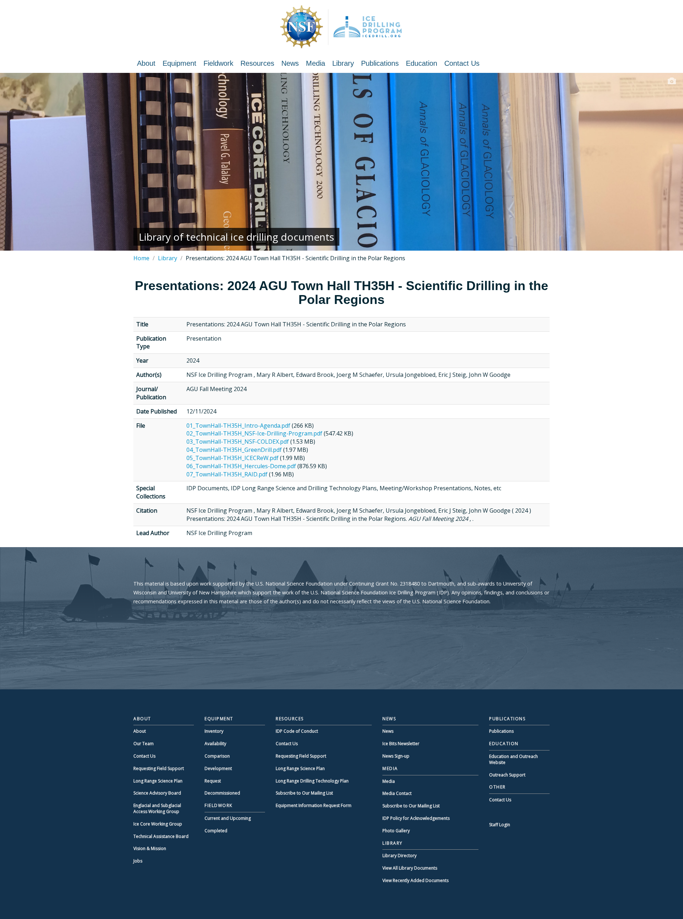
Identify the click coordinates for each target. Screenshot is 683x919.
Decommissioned (222, 793)
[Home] (341, 26)
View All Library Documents (409, 868)
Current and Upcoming (228, 818)
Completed (216, 831)
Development (218, 768)
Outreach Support (507, 775)
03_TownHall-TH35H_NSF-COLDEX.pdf (237, 441)
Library (343, 63)
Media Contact (397, 793)
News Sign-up (395, 756)
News (290, 63)
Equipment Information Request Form (313, 805)
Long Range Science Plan (157, 781)
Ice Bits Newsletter (400, 744)
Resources (257, 63)
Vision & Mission (149, 848)
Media (315, 63)
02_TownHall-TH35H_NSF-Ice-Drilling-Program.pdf (254, 433)
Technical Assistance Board (161, 836)
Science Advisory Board (157, 793)
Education (421, 63)
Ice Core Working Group (157, 824)
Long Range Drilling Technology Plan (312, 781)
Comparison (217, 756)
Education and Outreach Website (513, 759)
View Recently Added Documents (415, 880)
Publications (380, 63)
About (146, 63)
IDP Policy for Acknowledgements (416, 818)
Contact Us (462, 63)
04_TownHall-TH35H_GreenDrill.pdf (234, 450)
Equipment (179, 63)
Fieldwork (218, 63)
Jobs (137, 861)
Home (141, 258)
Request (213, 781)
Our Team (143, 744)
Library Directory (399, 856)
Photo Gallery (396, 831)
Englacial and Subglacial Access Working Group (157, 808)
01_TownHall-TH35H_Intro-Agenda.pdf (238, 425)
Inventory (214, 731)
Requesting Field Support (158, 768)
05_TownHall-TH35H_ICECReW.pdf (232, 458)
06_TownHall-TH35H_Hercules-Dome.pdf (241, 466)
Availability (215, 744)
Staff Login (499, 825)
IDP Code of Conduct (297, 731)
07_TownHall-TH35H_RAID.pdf (227, 474)
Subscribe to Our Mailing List (304, 793)
